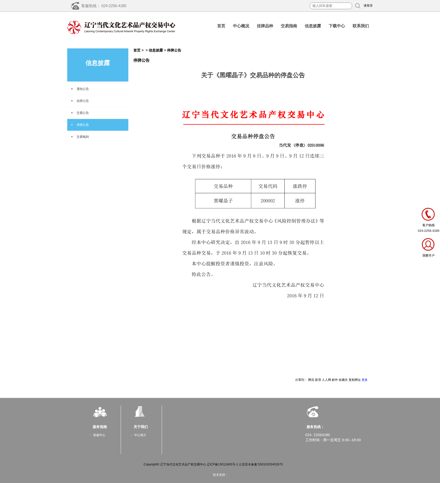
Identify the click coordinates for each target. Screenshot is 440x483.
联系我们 (361, 26)
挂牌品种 (265, 26)
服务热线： (315, 426)
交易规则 (83, 137)
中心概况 (241, 26)
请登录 (368, 5)
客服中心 (99, 435)
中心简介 (140, 435)
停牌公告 (83, 125)
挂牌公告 (83, 101)
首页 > (141, 50)
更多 (365, 380)
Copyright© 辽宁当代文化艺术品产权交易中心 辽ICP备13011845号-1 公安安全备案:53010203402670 (213, 464)
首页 (221, 26)
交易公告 (83, 113)
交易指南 (289, 26)
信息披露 (313, 26)
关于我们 (141, 426)
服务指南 (100, 426)
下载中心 (337, 26)
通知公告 (83, 89)
